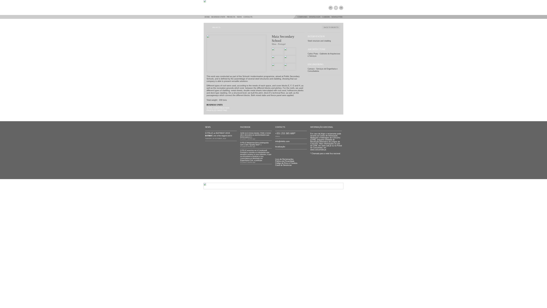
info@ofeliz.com (282, 141)
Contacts (247, 17)
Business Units (218, 17)
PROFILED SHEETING (217, 110)
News (239, 17)
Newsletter (336, 17)
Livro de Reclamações (284, 159)
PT (331, 8)
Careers (326, 17)
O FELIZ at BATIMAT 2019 (217, 133)
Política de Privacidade (284, 161)
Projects (231, 17)
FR (341, 8)
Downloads (314, 17)
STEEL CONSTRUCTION (218, 108)
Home (207, 17)
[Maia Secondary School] (238, 53)
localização (280, 146)
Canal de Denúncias (283, 165)
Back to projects (331, 27)
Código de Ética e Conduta (286, 163)
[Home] (207, 1)
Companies (302, 17)
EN (336, 8)
